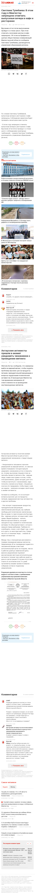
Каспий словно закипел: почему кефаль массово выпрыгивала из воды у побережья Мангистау (17, 804)
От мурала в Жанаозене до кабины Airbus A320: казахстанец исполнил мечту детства (16, 814)
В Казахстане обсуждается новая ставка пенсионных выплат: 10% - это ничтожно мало (15, 850)
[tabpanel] (17, 814)
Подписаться (26, 154)
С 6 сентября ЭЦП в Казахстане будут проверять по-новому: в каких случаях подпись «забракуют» (16, 825)
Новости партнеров (8, 160)
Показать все (18, 330)
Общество (4, 24)
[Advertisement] (17, 93)
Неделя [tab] (5, 787)
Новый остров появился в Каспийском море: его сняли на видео (17, 834)
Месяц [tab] (13, 787)
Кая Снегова (21, 24)
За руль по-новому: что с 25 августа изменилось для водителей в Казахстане (14, 794)
